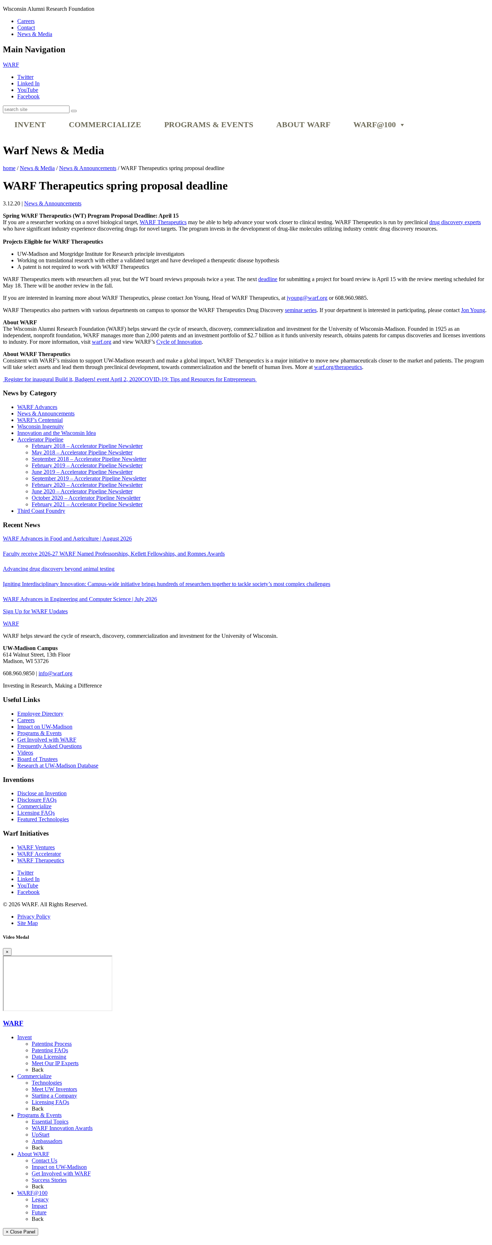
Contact (26, 28)
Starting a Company (54, 1096)
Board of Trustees (37, 759)
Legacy (40, 1199)
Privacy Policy (33, 916)
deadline (267, 279)
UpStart (40, 1134)
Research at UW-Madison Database (57, 765)
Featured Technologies (43, 819)
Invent (30, 124)
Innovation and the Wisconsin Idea (56, 433)
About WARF (303, 124)
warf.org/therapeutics (338, 367)
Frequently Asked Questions (49, 746)
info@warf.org (55, 673)
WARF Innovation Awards (62, 1128)
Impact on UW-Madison (44, 727)
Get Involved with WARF (46, 740)
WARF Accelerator (39, 854)
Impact (39, 1206)
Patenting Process (52, 1044)
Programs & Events (208, 124)
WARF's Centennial (40, 420)
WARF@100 (374, 124)
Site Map (27, 923)
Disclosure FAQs (37, 800)
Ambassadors (47, 1141)
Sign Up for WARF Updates (35, 611)
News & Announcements (52, 203)
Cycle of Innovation (179, 342)
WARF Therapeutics (163, 222)
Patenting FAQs (50, 1050)
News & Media (34, 34)
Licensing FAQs (36, 813)
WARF (13, 1023)
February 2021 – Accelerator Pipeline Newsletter (87, 504)
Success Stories (49, 1180)
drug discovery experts (455, 222)
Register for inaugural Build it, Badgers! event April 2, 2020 (72, 379)
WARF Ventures (36, 847)
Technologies (47, 1083)
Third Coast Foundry (41, 511)
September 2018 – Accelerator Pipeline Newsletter (89, 459)
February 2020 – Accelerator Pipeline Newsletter (87, 485)
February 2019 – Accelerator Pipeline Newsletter (87, 465)
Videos (25, 753)
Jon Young (473, 310)
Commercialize (105, 124)
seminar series (301, 310)
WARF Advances (37, 407)
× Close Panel (20, 1232)
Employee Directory (40, 714)
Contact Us (44, 1160)
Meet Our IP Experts (55, 1063)
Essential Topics (50, 1122)
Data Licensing (49, 1057)
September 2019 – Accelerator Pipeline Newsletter (89, 478)
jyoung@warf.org (307, 298)
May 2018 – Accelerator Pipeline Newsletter (82, 452)
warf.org (101, 342)
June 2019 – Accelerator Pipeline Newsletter (82, 472)
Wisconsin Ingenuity (40, 426)
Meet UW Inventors (54, 1089)
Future (39, 1212)
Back (38, 1070)
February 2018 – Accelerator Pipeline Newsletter (87, 446)
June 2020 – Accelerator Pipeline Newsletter (82, 491)
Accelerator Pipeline (40, 439)
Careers (26, 21)
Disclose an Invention (42, 793)
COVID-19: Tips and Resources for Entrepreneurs (199, 379)
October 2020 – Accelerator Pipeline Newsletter (86, 498)
